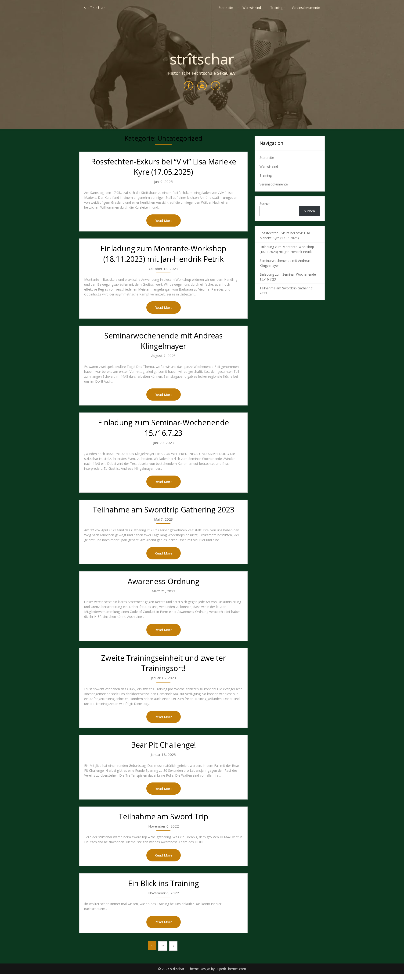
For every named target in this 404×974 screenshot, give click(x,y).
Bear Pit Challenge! (163, 745)
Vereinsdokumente (306, 7)
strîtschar (94, 7)
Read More (164, 220)
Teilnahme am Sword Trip (163, 816)
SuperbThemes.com (231, 969)
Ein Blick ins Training (163, 883)
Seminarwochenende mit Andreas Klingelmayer (163, 341)
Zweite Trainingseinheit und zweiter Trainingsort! (163, 663)
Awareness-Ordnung (163, 581)
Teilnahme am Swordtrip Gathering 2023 (163, 510)
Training (276, 7)
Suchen (265, 203)
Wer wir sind (251, 7)
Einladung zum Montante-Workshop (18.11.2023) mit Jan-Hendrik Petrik (163, 253)
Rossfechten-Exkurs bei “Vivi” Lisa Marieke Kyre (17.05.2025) (163, 166)
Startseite (226, 7)
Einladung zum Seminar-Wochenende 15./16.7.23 (163, 427)
